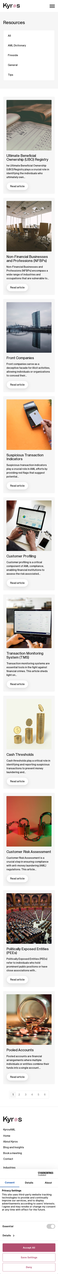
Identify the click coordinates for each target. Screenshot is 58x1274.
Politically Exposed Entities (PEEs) (27, 951)
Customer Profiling (21, 556)
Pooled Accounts (20, 1050)
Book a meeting (12, 1153)
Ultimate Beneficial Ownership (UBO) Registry (27, 157)
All (9, 35)
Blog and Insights (13, 1147)
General (13, 65)
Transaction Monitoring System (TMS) (24, 655)
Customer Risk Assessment (28, 852)
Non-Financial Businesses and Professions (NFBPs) (27, 259)
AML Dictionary (17, 45)
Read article (17, 186)
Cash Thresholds (20, 754)
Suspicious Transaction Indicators (25, 457)
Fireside (13, 55)
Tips (10, 74)
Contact (8, 1158)
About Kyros (10, 1141)
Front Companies (20, 358)
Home (6, 1135)
